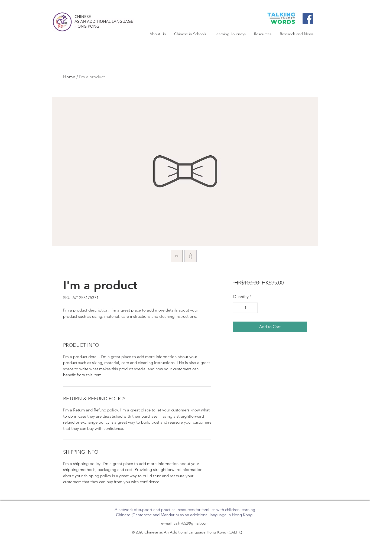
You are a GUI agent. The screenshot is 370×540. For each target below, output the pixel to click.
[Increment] (253, 308)
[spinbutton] (245, 308)
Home (69, 76)
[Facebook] (308, 18)
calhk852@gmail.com (191, 523)
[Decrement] (237, 308)
